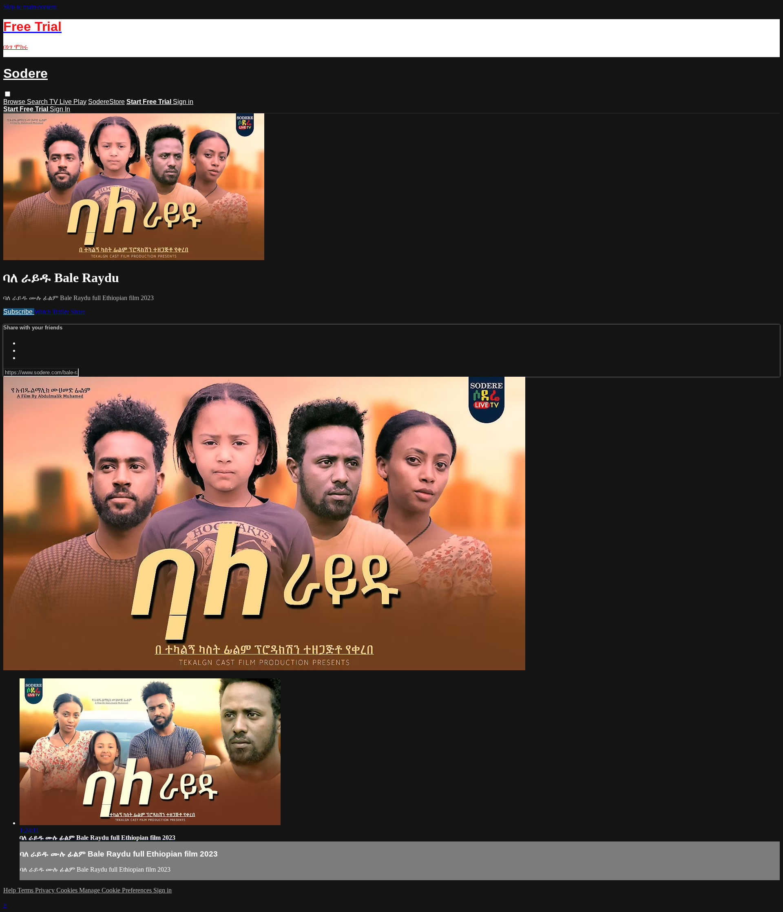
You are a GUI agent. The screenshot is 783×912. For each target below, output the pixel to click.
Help (10, 890)
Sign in (183, 101)
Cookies (67, 890)
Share (78, 311)
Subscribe (18, 311)
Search (38, 101)
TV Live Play (67, 101)
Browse (15, 101)
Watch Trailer (52, 311)
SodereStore (106, 101)
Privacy (45, 890)
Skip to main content (29, 6)
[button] (7, 94)
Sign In (60, 109)
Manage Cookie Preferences (116, 890)
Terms (26, 890)
